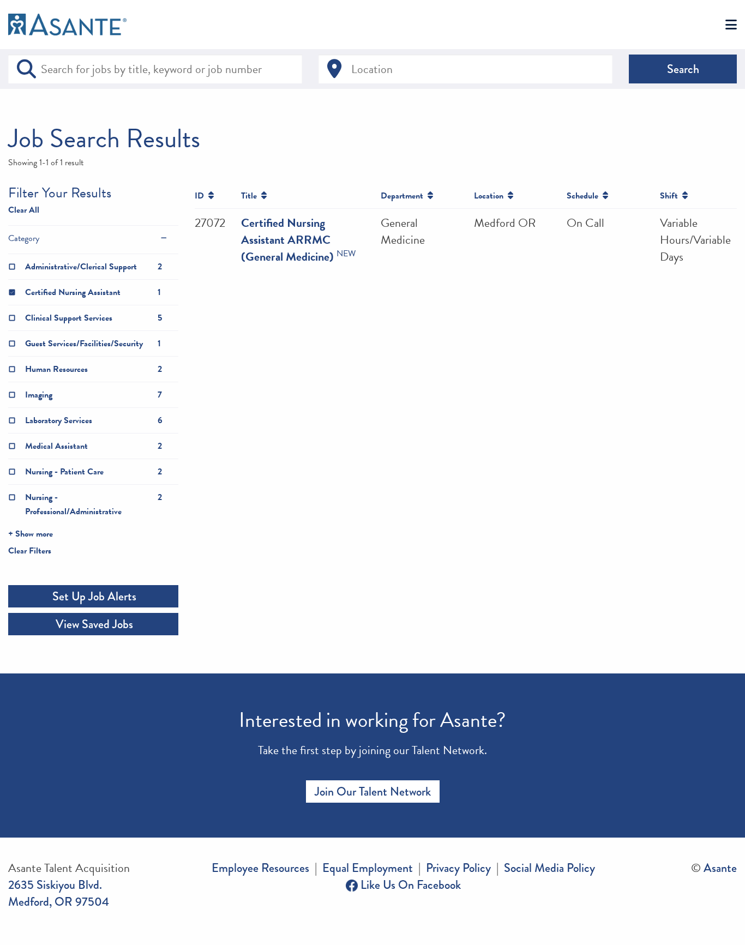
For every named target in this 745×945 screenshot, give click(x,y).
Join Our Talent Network (373, 791)
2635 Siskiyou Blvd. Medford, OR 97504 (58, 893)
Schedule (585, 195)
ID (201, 195)
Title (251, 195)
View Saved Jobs (93, 624)
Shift (671, 195)
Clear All (23, 209)
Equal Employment (367, 868)
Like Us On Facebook (409, 885)
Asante (720, 868)
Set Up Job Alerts (93, 596)
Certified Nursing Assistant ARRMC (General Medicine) (287, 240)
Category (23, 238)
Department (404, 195)
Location (491, 195)
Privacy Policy (458, 868)
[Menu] (731, 25)
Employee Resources (260, 868)
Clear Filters (29, 550)
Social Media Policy (549, 868)
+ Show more (30, 533)
